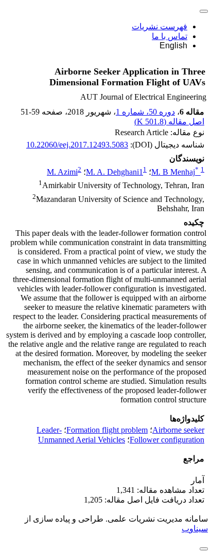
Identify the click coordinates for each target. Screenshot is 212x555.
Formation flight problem (107, 429)
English (173, 45)
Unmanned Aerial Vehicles (81, 439)
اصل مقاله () (169, 121)
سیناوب (195, 528)
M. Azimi (62, 172)
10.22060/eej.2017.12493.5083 (77, 144)
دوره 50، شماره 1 (145, 111)
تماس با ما (169, 36)
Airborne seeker (178, 429)
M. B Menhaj (175, 172)
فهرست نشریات (159, 26)
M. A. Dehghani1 (114, 172)
